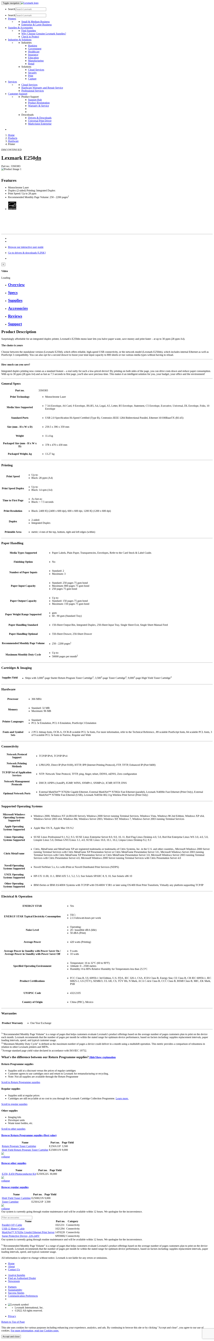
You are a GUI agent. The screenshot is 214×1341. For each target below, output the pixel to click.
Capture (32, 78)
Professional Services (32, 90)
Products (12, 138)
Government (34, 48)
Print (30, 75)
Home (11, 135)
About (11, 1266)
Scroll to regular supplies (14, 1104)
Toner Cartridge (10, 1201)
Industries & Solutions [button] (19, 39)
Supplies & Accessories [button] (20, 27)
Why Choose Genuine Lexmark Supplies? (43, 33)
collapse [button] (5, 1156)
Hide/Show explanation (102, 1057)
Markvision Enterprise (39, 123)
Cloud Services (36, 69)
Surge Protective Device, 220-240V (21, 1236)
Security (32, 72)
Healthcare (33, 51)
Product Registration (39, 102)
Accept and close (11, 1336)
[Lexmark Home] (29, 3)
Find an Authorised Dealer (22, 1278)
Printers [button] (12, 18)
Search (11, 9)
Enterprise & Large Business (36, 24)
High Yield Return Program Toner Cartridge (25, 1149)
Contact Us (14, 1269)
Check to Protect (30, 36)
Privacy (12, 1316)
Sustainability (15, 1289)
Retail (31, 63)
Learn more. (122, 1098)
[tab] (110, 285)
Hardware (13, 141)
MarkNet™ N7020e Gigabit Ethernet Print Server (28, 1232)
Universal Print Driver (39, 120)
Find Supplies (28, 30)
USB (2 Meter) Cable (13, 1228)
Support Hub (35, 99)
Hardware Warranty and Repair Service (42, 87)
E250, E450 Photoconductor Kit (19, 1173)
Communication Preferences (23, 1295)
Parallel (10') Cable (12, 1225)
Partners (12, 1286)
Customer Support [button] (17, 93)
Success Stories (16, 1292)
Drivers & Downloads (39, 117)
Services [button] (12, 81)
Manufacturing (36, 60)
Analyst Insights (16, 1275)
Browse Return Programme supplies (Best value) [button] (29, 1135)
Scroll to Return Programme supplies (20, 1082)
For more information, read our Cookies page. (35, 1330)
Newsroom (14, 1281)
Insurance (33, 54)
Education (33, 57)
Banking (32, 45)
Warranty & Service (38, 105)
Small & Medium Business (35, 21)
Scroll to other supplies (13, 1128)
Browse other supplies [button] (13, 1163)
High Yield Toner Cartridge (16, 1198)
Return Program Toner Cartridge (19, 1146)
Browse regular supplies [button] (15, 1187)
